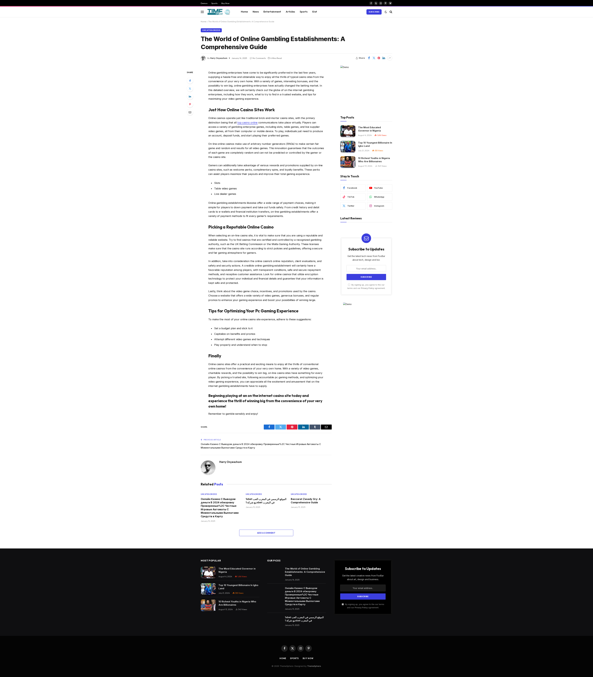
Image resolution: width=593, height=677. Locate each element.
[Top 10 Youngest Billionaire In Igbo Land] (347, 146)
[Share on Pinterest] (378, 58)
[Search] (390, 11)
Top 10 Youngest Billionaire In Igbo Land (375, 144)
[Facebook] (190, 81)
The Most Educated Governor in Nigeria (369, 129)
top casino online (247, 122)
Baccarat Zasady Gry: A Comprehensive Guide (306, 500)
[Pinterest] (190, 104)
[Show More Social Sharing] (389, 58)
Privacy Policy (367, 288)
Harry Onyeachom (218, 58)
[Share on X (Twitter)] (374, 58)
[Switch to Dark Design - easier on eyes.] (386, 12)
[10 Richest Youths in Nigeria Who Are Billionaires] (347, 162)
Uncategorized (211, 30)
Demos (204, 3)
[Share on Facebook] (369, 58)
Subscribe (374, 12)
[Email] (190, 112)
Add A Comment (266, 533)
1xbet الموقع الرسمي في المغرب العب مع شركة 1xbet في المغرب (266, 500)
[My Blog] (219, 12)
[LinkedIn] (190, 96)
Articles (290, 11)
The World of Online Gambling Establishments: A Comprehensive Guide (305, 572)
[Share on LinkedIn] (383, 58)
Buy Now (225, 3)
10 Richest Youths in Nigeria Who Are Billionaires (374, 160)
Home (244, 11)
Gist (314, 11)
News (256, 11)
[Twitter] (190, 88)
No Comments (259, 58)
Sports (214, 3)
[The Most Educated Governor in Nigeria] (347, 131)
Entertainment (272, 11)
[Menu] (202, 11)
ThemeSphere (314, 666)
